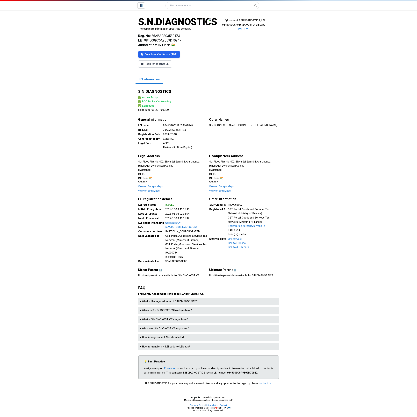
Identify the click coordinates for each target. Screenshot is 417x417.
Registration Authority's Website (246, 225)
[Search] (255, 5)
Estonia (224, 408)
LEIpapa (201, 408)
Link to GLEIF (235, 238)
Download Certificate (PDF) (161, 54)
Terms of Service (197, 405)
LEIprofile (195, 397)
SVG (246, 29)
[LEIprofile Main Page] (141, 5)
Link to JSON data (238, 247)
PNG (240, 29)
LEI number (169, 368)
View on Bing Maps (149, 190)
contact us (265, 383)
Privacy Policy (212, 405)
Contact (223, 405)
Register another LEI (157, 63)
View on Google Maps (150, 186)
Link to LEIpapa (237, 243)
